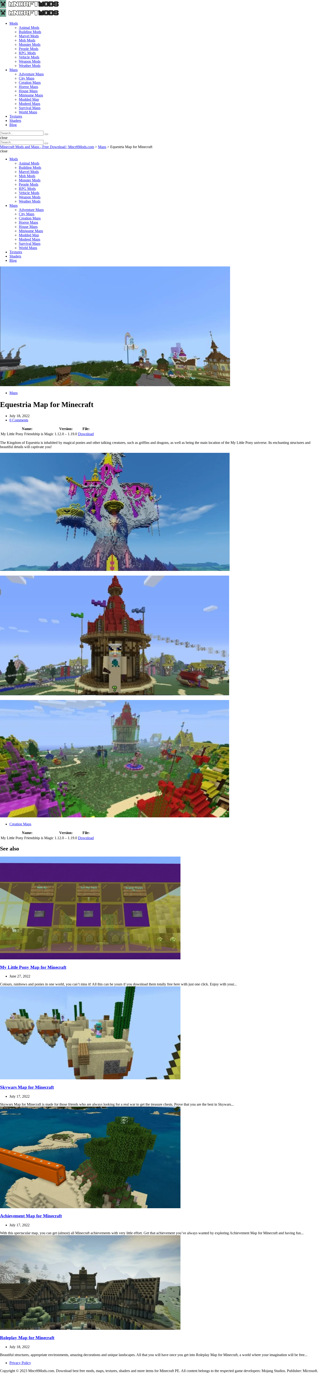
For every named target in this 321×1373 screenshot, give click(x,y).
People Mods (28, 49)
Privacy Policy (20, 1363)
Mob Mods (27, 40)
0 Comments (18, 420)
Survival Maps (29, 108)
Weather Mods (29, 66)
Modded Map (29, 99)
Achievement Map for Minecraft (31, 1215)
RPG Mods (27, 53)
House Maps (28, 91)
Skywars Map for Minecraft (27, 1087)
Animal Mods (29, 28)
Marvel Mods (29, 36)
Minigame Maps (31, 95)
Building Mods (30, 32)
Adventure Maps (31, 74)
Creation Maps (30, 83)
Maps (13, 70)
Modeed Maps (29, 104)
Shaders (15, 121)
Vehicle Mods (29, 57)
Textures (15, 116)
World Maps (28, 112)
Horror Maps (28, 87)
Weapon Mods (29, 61)
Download (86, 434)
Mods (13, 23)
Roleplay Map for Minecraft (27, 1337)
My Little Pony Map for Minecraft (33, 967)
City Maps (26, 78)
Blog (13, 125)
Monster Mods (29, 44)
